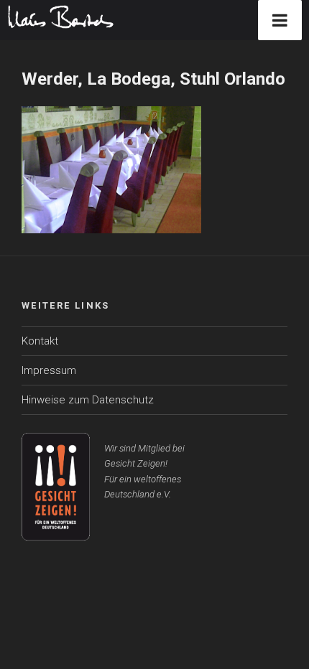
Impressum (49, 370)
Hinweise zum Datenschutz (88, 399)
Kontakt (40, 340)
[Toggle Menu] (280, 20)
